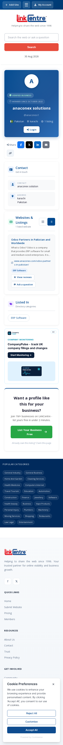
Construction (11, 497)
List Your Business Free (30, 432)
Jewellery (38, 497)
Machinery (43, 509)
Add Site (14, 4)
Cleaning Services (35, 478)
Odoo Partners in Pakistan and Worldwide (30, 241)
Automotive (44, 491)
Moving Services (12, 516)
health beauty (11, 503)
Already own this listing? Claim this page (31, 443)
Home (7, 601)
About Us (9, 639)
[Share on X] (29, 144)
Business (27, 503)
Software (52, 497)
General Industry (12, 472)
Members (9, 619)
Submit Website (13, 607)
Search (31, 47)
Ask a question (25, 284)
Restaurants (44, 516)
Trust (7, 651)
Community (10, 678)
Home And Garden (13, 478)
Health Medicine (12, 485)
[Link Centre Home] (31, 18)
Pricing (8, 613)
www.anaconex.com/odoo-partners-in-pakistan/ (32, 262)
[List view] (51, 222)
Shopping (29, 516)
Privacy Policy (12, 657)
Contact (8, 645)
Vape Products (43, 503)
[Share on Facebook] (20, 144)
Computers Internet (34, 485)
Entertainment (26, 522)
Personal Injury (12, 509)
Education (28, 491)
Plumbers (28, 509)
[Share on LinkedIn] (37, 144)
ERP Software (18, 317)
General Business (34, 472)
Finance (25, 497)
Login (33, 129)
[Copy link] (10, 153)
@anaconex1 (31, 115)
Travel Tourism (12, 491)
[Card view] (43, 222)
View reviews (24, 277)
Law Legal (9, 522)
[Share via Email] (46, 144)
